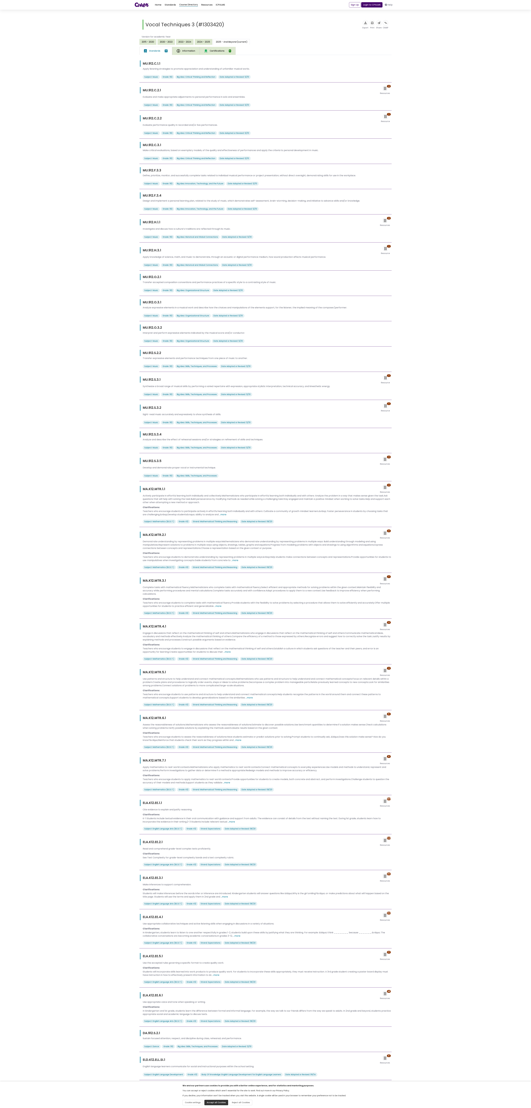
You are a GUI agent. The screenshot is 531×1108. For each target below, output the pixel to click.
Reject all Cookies (241, 1102)
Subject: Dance (151, 1046)
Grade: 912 (167, 77)
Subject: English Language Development (163, 1074)
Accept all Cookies (216, 1102)
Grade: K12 (183, 521)
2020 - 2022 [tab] (166, 41)
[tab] (155, 51)
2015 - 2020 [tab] (148, 41)
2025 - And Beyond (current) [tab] (231, 41)
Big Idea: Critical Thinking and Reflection (196, 77)
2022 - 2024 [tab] (184, 41)
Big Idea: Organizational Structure (193, 290)
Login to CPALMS (372, 4)
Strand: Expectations (210, 828)
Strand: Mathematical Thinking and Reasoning (215, 521)
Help (390, 4)
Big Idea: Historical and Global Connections (197, 237)
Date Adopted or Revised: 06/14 (300, 1074)
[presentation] (147, 42)
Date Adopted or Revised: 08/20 (257, 521)
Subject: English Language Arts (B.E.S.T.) (163, 828)
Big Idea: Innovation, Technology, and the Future (200, 183)
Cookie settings (193, 1102)
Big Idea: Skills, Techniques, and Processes (197, 366)
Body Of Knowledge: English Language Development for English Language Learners (241, 1074)
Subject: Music (151, 77)
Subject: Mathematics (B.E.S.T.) (159, 521)
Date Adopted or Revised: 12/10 (234, 77)
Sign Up (355, 4)
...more (222, 514)
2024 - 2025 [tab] (203, 41)
